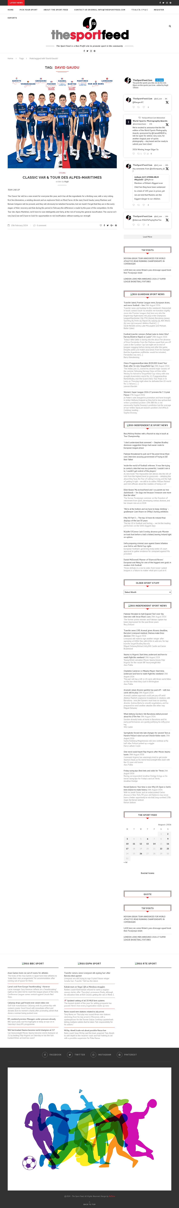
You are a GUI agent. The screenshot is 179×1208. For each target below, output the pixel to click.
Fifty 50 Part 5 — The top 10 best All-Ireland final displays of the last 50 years (145, 519)
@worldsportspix (139, 124)
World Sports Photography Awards (150, 121)
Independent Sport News (151, 606)
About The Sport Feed (56, 10)
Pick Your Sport (28, 10)
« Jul (125, 862)
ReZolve (112, 1196)
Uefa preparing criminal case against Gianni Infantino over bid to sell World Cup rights (146, 544)
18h (166, 165)
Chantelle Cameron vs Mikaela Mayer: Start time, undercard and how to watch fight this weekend (144, 672)
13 (147, 844)
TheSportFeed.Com (142, 98)
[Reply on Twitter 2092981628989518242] (134, 225)
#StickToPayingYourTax (151, 220)
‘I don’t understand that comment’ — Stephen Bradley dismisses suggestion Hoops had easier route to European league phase (146, 445)
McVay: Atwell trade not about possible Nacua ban (85, 1030)
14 (154, 844)
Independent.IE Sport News (151, 425)
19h (150, 124)
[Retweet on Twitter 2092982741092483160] (139, 205)
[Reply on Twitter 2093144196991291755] (134, 107)
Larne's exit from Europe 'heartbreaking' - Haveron (29, 986)
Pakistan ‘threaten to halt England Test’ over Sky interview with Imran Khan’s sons (144, 615)
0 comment (41, 225)
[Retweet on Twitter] (140, 118)
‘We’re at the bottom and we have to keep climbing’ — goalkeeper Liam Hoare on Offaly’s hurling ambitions (146, 510)
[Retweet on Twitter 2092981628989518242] (139, 225)
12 (141, 844)
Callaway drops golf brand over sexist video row (28, 1003)
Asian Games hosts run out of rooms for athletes (28, 973)
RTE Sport (150, 963)
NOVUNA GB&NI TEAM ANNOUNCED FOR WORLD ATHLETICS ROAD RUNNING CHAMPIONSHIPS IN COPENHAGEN (144, 261)
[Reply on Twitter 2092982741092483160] (134, 205)
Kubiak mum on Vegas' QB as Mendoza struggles (84, 987)
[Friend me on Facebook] (126, 881)
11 (134, 844)
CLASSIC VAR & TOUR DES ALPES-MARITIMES (62, 177)
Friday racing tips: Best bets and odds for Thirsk (144, 770)
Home (11, 10)
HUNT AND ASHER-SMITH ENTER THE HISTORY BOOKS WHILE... (56, 3)
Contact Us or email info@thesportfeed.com (99, 10)
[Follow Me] (130, 881)
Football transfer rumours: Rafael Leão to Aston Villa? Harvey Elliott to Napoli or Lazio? (146, 335)
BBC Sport (37, 963)
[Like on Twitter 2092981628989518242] (144, 225)
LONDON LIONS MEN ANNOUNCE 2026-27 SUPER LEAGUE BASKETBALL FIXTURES (145, 280)
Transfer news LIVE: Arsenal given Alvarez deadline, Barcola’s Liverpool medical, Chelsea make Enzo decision (146, 633)
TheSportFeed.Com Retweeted (153, 118)
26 (141, 853)
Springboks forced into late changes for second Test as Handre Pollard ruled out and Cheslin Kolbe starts (147, 734)
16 (168, 844)
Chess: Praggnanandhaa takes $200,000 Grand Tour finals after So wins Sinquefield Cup (145, 364)
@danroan (137, 220)
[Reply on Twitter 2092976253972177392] (134, 153)
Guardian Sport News (151, 294)
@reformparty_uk (157, 168)
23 (168, 848)
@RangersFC (138, 102)
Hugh (66, 181)
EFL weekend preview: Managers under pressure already (32, 1019)
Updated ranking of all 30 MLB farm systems (85, 1000)
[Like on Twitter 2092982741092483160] (144, 205)
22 (161, 848)
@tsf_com (158, 99)
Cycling (62, 173)
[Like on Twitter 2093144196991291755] (144, 107)
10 (127, 844)
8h (166, 99)
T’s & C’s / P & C (139, 10)
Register (159, 10)
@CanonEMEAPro (159, 133)
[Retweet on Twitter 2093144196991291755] (139, 107)
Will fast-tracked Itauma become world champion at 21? (31, 1030)
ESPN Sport (93, 963)
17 (127, 848)
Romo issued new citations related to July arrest (84, 1011)
